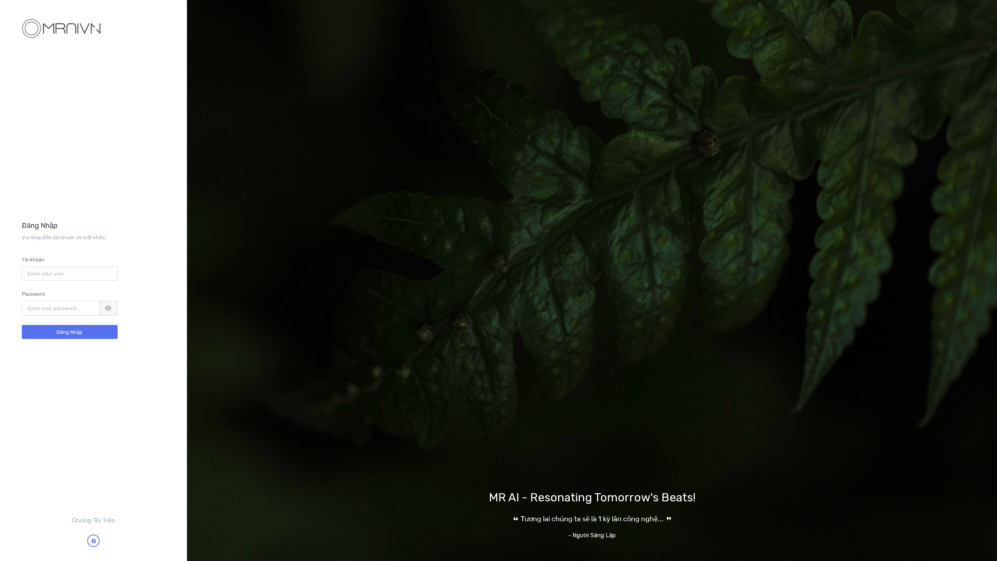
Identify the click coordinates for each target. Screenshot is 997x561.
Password (33, 294)
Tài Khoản (33, 259)
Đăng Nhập (69, 332)
